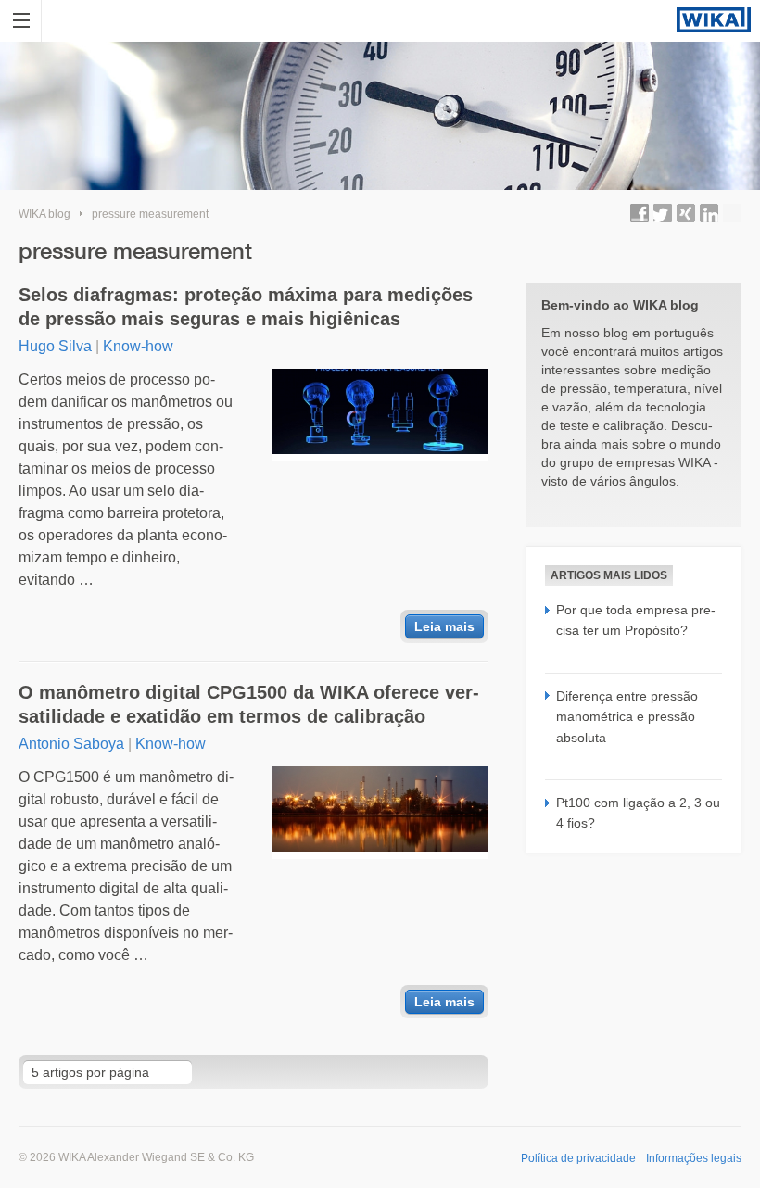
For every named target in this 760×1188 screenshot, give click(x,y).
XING (686, 213)
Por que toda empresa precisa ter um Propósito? (636, 620)
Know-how (138, 346)
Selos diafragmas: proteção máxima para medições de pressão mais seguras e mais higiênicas (246, 306)
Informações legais (693, 1158)
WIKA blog (44, 214)
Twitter (662, 213)
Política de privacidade (578, 1158)
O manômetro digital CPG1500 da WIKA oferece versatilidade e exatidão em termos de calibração (249, 704)
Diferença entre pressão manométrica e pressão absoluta (627, 717)
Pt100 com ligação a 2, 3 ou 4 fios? (638, 812)
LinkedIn (709, 213)
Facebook (639, 213)
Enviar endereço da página (732, 213)
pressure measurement (150, 214)
